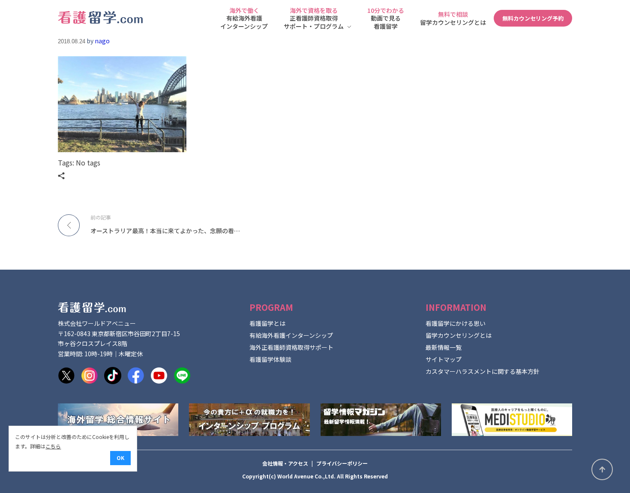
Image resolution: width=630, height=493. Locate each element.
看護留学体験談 (270, 359)
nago (102, 40)
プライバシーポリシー (342, 463)
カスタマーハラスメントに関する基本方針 (483, 371)
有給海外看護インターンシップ (291, 335)
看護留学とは (267, 323)
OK (120, 457)
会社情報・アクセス (285, 463)
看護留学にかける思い (456, 323)
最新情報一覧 (444, 347)
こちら (53, 446)
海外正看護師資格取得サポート (291, 347)
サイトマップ (444, 359)
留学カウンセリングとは (459, 335)
